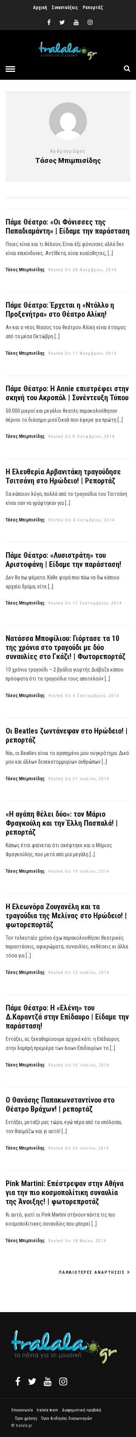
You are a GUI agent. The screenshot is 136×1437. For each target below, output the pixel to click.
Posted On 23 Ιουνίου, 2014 (78, 1148)
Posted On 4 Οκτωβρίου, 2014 (81, 520)
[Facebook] (17, 1381)
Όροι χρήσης (26, 1418)
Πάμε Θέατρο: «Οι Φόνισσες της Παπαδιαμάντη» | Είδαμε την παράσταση (68, 226)
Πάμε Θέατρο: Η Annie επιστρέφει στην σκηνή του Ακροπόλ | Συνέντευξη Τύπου (67, 393)
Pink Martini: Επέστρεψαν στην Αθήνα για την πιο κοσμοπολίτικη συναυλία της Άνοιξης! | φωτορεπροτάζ (65, 1192)
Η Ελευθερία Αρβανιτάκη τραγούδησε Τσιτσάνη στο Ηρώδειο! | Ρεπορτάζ (63, 476)
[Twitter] (32, 1381)
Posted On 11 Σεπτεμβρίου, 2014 (85, 603)
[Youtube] (76, 22)
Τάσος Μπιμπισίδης (25, 269)
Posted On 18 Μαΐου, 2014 (77, 1241)
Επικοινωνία (22, 1410)
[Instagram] (90, 22)
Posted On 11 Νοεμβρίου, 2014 (82, 353)
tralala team (47, 1410)
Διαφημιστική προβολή (81, 1410)
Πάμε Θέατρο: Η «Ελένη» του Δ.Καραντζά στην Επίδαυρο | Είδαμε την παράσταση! (67, 1016)
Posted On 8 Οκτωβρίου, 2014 (81, 436)
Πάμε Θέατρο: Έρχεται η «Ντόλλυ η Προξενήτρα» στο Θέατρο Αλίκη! (60, 310)
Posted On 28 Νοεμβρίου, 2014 (82, 270)
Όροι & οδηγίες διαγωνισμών (66, 1418)
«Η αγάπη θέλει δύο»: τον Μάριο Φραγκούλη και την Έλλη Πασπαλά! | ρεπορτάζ (62, 823)
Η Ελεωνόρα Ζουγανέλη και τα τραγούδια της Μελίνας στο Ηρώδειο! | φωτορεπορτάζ (66, 915)
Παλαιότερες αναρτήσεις (92, 1272)
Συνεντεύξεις (65, 7)
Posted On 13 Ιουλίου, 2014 (79, 973)
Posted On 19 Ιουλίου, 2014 (79, 871)
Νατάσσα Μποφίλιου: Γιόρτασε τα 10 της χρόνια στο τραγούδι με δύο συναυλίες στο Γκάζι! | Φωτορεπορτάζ (65, 647)
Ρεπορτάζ (93, 7)
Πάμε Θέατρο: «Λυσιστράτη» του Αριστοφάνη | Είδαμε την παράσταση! (63, 560)
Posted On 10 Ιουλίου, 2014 (79, 1065)
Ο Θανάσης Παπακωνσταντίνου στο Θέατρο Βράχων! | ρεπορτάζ (60, 1104)
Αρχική (40, 7)
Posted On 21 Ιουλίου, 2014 (79, 779)
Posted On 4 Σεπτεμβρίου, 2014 (83, 696)
